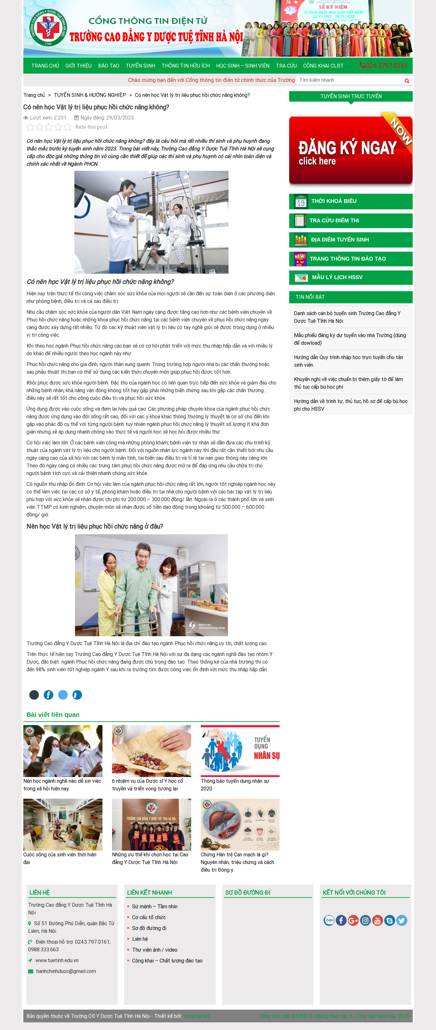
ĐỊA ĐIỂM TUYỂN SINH (340, 240)
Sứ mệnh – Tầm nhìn (154, 906)
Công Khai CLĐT (323, 65)
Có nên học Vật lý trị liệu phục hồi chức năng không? (192, 95)
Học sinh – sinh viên (242, 65)
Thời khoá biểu (334, 201)
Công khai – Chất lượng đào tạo (167, 960)
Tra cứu (286, 65)
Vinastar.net (196, 1016)
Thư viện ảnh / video (154, 950)
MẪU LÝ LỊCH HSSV (337, 277)
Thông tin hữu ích (186, 65)
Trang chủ (45, 65)
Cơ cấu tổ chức (149, 917)
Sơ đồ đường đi (149, 928)
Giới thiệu (78, 65)
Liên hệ (140, 939)
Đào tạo (108, 65)
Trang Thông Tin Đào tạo (348, 259)
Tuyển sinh (140, 65)
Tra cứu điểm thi (334, 221)
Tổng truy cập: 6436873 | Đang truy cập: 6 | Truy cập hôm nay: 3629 (334, 1016)
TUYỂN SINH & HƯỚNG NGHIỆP (90, 95)
